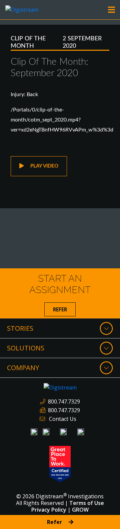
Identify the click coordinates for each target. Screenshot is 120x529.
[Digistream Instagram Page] (63, 432)
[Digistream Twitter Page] (80, 432)
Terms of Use (86, 503)
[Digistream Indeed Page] (46, 432)
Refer (60, 309)
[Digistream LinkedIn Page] (34, 432)
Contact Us (62, 419)
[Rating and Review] (60, 463)
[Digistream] (21, 9)
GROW (80, 509)
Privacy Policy (48, 509)
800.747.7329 (64, 401)
